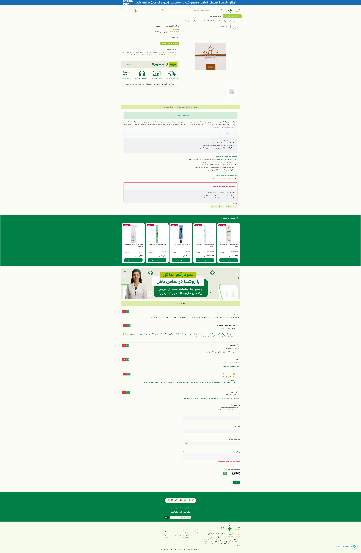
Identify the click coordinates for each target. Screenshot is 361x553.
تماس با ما (165, 535)
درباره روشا (187, 533)
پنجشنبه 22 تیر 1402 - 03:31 (232, 363)
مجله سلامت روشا (215, 16)
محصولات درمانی (218, 21)
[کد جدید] (225, 473)
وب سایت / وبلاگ (234, 439)
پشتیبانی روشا (165, 531)
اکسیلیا (175, 29)
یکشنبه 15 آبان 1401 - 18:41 (232, 395)
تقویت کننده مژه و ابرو (206, 21)
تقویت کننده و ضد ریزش (217, 207)
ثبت (166, 517)
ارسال (236, 482)
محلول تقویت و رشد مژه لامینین (157, 244)
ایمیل (238, 426)
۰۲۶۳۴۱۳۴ (180, 549)
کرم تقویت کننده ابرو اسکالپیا (182, 244)
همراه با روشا (185, 530)
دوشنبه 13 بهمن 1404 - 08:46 (228, 328)
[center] (162, 10)
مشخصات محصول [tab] (182, 107)
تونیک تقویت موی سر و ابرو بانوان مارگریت (134, 245)
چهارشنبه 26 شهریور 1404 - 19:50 (231, 348)
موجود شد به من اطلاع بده (169, 43)
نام (239, 414)
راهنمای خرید (197, 531)
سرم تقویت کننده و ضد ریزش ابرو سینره (229, 245)
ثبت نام (124, 10)
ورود (128, 10)
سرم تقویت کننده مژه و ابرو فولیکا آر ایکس (205, 245)
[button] (123, 243)
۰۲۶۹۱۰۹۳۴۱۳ (165, 549)
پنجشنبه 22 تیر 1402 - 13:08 (228, 377)
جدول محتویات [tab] (168, 107)
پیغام (238, 452)
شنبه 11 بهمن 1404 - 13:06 (232, 314)
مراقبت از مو (228, 21)
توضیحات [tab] (194, 107)
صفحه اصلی (237, 21)
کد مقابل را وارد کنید (234, 469)
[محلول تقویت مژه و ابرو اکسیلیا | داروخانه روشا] (221, 528)
